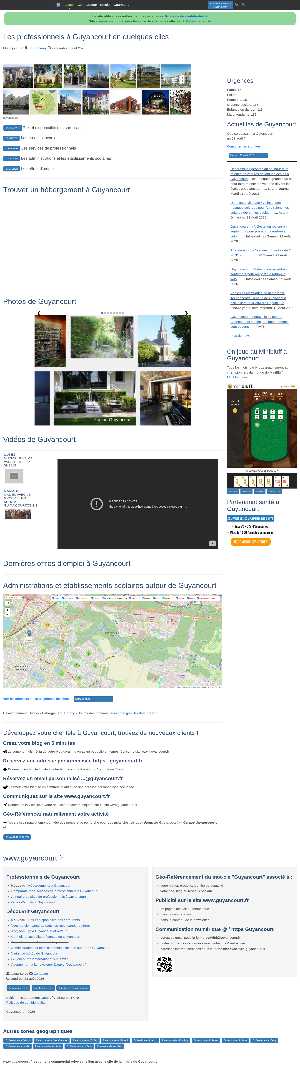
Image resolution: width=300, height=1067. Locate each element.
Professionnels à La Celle (79, 1046)
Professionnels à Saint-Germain (52, 1040)
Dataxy (34, 713)
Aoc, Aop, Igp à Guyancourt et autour (39, 931)
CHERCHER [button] (11, 169)
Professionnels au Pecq (264, 1040)
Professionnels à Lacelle (17, 1046)
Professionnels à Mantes (206, 1040)
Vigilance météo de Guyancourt (34, 953)
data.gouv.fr (148, 713)
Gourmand (121, 4)
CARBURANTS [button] (12, 128)
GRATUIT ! (274, 491)
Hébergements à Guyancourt (49, 885)
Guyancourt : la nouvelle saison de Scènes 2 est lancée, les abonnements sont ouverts (259, 321)
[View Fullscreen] (7, 603)
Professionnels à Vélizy (145, 1040)
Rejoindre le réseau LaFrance (73, 988)
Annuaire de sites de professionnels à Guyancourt (48, 896)
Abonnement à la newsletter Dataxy (49, 964)
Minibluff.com (237, 377)
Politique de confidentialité (186, 16)
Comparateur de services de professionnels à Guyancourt (54, 891)
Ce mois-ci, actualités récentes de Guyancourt (45, 936)
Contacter (41, 973)
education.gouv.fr (123, 713)
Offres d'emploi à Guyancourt (33, 902)
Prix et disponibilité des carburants (54, 920)
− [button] (7, 615)
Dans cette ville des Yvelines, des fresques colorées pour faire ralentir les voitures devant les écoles (259, 207)
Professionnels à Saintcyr (17, 1040)
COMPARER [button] (11, 148)
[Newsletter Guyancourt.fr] (237, 4)
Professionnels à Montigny (175, 1040)
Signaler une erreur (43, 988)
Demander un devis (18, 988)
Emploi (105, 4)
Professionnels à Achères (109, 1046)
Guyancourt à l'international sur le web (39, 959)
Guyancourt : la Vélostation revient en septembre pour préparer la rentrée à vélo (258, 231)
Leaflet (178, 687)
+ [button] (7, 610)
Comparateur (87, 4)
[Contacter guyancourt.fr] (243, 4)
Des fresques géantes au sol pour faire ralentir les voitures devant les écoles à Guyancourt (259, 174)
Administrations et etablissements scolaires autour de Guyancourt (60, 948)
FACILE (233, 491)
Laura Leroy (38, 48)
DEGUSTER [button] (11, 138)
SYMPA (259, 491)
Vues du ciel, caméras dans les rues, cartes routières (51, 925)
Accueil (68, 4)
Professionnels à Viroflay (85, 1040)
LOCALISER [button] (11, 158)
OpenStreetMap (190, 687)
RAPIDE (246, 491)
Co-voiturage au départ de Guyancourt (40, 942)
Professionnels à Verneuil (115, 1040)
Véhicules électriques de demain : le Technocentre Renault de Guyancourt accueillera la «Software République (258, 298)
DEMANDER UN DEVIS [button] (17, 837)
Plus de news (240, 335)
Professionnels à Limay (235, 1040)
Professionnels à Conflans (48, 1046)
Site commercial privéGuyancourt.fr (220, 5)
